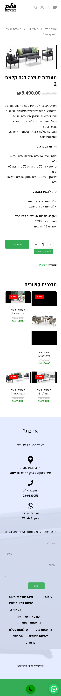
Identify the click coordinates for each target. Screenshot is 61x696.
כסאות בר (15, 609)
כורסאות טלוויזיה (28, 617)
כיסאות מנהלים (38, 636)
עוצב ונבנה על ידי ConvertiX (30, 666)
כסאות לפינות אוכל (21, 603)
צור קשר (18, 636)
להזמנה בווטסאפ (42, 251)
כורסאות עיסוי (43, 630)
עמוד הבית (51, 29)
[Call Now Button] (30, 689)
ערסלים (30, 643)
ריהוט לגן (33, 29)
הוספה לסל (17, 244)
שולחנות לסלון (18, 630)
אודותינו (46, 597)
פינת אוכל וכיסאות (21, 597)
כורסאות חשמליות (29, 622)
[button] (54, 689)
